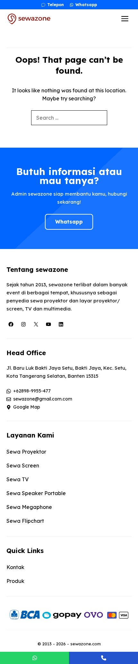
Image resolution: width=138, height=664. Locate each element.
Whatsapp (69, 221)
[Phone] (103, 658)
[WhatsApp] (34, 658)
